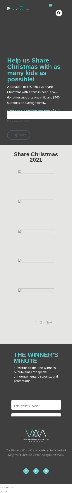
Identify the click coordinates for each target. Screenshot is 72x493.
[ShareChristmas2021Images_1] (36, 172)
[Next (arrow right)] (5, 491)
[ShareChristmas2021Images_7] (36, 232)
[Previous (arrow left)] (1, 491)
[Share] (8, 487)
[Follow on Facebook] (26, 471)
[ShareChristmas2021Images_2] (36, 291)
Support (18, 135)
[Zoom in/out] (1, 487)
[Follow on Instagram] (46, 471)
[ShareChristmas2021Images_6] (36, 261)
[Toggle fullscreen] (5, 487)
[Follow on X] (36, 471)
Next (49, 322)
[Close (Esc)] (12, 487)
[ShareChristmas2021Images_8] (36, 202)
